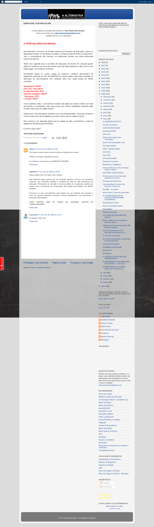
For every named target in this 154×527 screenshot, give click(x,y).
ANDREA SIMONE (108, 320)
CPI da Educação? (110, 158)
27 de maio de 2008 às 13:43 (50, 215)
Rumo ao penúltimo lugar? (113, 206)
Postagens (106, 483)
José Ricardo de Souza (110, 330)
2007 (103, 286)
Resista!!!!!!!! (107, 250)
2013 (103, 78)
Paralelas (102, 437)
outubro (106, 103)
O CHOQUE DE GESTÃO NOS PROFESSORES (114, 257)
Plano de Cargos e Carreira (109, 471)
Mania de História (105, 428)
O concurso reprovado (111, 236)
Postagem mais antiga (81, 262)
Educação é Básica (106, 414)
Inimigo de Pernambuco (108, 425)
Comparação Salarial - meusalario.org (113, 400)
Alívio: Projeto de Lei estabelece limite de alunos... (115, 221)
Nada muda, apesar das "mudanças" (112, 138)
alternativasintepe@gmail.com (110, 385)
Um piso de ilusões (110, 125)
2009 (103, 91)
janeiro (106, 282)
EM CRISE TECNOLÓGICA (113, 173)
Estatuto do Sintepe (106, 465)
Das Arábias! (107, 209)
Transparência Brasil (106, 450)
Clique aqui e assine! (107, 299)
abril (105, 273)
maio (105, 119)
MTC (100, 434)
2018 (103, 62)
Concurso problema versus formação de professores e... (115, 231)
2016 (103, 69)
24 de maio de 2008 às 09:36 (49, 172)
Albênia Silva (106, 326)
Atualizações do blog (111, 203)
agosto (106, 109)
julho (105, 112)
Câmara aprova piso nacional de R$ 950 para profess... (116, 226)
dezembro (107, 97)
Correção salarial (109, 146)
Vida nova (106, 134)
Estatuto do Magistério (107, 462)
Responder (33, 164)
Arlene (32, 149)
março (106, 276)
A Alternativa (105, 316)
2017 (103, 65)
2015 (103, 72)
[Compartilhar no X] (61, 138)
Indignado (102, 422)
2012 (103, 81)
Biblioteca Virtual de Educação (110, 397)
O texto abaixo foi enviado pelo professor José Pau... (114, 177)
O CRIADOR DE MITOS (112, 121)
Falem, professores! (106, 417)
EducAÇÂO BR (104, 408)
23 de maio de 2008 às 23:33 (46, 149)
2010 (103, 88)
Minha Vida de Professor (108, 431)
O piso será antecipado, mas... (114, 142)
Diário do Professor (106, 405)
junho (105, 116)
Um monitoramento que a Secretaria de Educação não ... (117, 240)
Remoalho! (103, 443)
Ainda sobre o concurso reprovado (116, 192)
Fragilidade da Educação (112, 247)
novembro (107, 100)
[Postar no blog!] (59, 138)
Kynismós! (33, 215)
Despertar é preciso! (110, 161)
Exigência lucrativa (110, 212)
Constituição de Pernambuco (110, 459)
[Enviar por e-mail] (57, 138)
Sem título (106, 152)
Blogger (92, 518)
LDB (100, 468)
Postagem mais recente (35, 262)
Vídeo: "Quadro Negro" (111, 149)
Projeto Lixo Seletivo (106, 440)
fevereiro (106, 279)
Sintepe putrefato (109, 131)
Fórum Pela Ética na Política (109, 420)
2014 (103, 75)
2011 (103, 84)
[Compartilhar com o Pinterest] (66, 138)
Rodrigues (105, 340)
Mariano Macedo (107, 336)
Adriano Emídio (107, 323)
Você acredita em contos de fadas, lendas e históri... (116, 169)
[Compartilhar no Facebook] (64, 138)
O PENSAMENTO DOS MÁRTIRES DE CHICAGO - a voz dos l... (116, 263)
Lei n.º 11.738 (104, 308)
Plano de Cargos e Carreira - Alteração (113, 474)
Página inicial (59, 262)
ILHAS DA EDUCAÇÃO (111, 128)
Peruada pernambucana (112, 181)
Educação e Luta (105, 411)
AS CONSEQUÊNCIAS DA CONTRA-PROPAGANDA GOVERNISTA (113, 197)
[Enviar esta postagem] (52, 138)
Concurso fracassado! (111, 244)
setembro (107, 106)
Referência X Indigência (112, 164)
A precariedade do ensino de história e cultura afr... (114, 185)
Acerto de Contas (105, 394)
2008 (103, 94)
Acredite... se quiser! (110, 189)
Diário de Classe (105, 402)
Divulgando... (108, 253)
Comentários (107, 487)
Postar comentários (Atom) (40, 267)
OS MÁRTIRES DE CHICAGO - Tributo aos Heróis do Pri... (114, 268)
